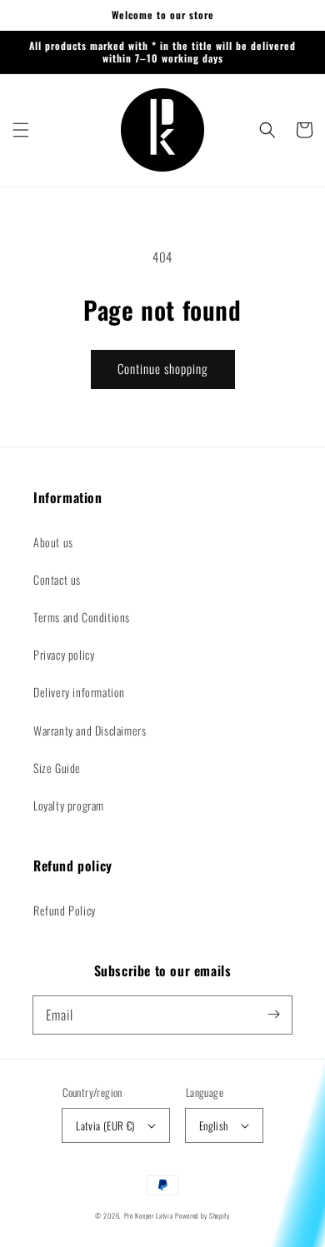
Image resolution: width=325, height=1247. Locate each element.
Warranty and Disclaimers (89, 730)
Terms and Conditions (81, 617)
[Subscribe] (273, 1014)
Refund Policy (64, 910)
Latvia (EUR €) (105, 1125)
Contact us (57, 579)
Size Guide (57, 767)
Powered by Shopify (202, 1215)
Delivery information (79, 692)
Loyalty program (68, 805)
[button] (20, 130)
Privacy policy (63, 654)
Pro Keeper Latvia (148, 1215)
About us (53, 542)
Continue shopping (163, 368)
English (213, 1125)
